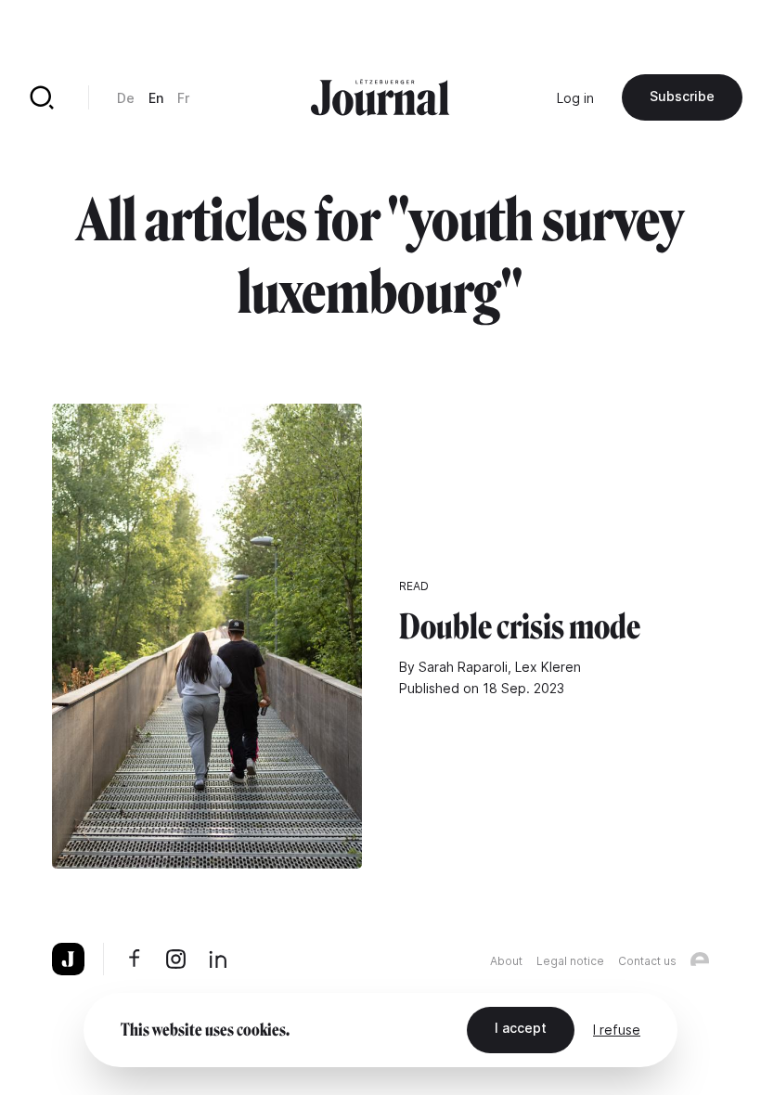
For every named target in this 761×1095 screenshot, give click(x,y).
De (126, 98)
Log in (575, 98)
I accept (521, 1028)
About (506, 961)
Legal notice (570, 961)
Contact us (647, 961)
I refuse (616, 1029)
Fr (183, 98)
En (155, 98)
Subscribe (682, 96)
